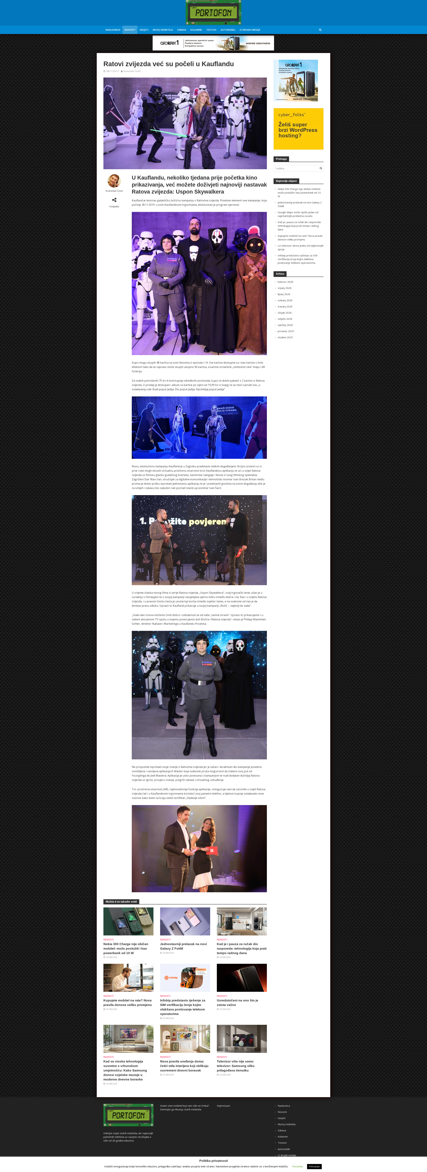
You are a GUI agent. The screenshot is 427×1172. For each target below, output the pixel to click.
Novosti (130, 29)
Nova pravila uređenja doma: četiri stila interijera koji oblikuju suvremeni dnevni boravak (184, 1066)
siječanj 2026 (285, 325)
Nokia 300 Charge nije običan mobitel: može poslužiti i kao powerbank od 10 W (125, 948)
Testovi (211, 29)
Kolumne (196, 29)
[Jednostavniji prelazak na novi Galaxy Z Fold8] (185, 921)
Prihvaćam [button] (314, 1166)
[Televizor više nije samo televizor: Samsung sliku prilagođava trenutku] (242, 1038)
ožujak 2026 (285, 312)
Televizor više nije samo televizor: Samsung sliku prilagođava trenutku (236, 1066)
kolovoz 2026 (285, 281)
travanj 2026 (285, 306)
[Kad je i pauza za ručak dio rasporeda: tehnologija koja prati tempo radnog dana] (242, 921)
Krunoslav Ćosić (132, 71)
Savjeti (144, 29)
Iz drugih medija (250, 29)
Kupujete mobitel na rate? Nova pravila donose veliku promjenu (127, 1003)
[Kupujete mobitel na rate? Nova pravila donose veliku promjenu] (128, 977)
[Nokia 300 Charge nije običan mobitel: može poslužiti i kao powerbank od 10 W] (128, 921)
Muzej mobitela (163, 29)
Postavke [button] (297, 1166)
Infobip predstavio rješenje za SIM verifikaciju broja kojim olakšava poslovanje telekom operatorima (182, 1007)
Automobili (228, 29)
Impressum (223, 1105)
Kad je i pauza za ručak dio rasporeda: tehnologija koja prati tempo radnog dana (242, 948)
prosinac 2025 (286, 331)
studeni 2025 (285, 337)
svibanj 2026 (285, 300)
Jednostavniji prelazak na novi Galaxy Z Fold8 (183, 946)
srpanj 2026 (285, 288)
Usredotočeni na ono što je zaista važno (237, 1003)
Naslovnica (113, 29)
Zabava (181, 29)
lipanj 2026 (284, 294)
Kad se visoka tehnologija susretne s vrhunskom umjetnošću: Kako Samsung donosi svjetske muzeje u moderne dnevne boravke (125, 1070)
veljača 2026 (285, 318)
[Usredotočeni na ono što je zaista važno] (242, 977)
